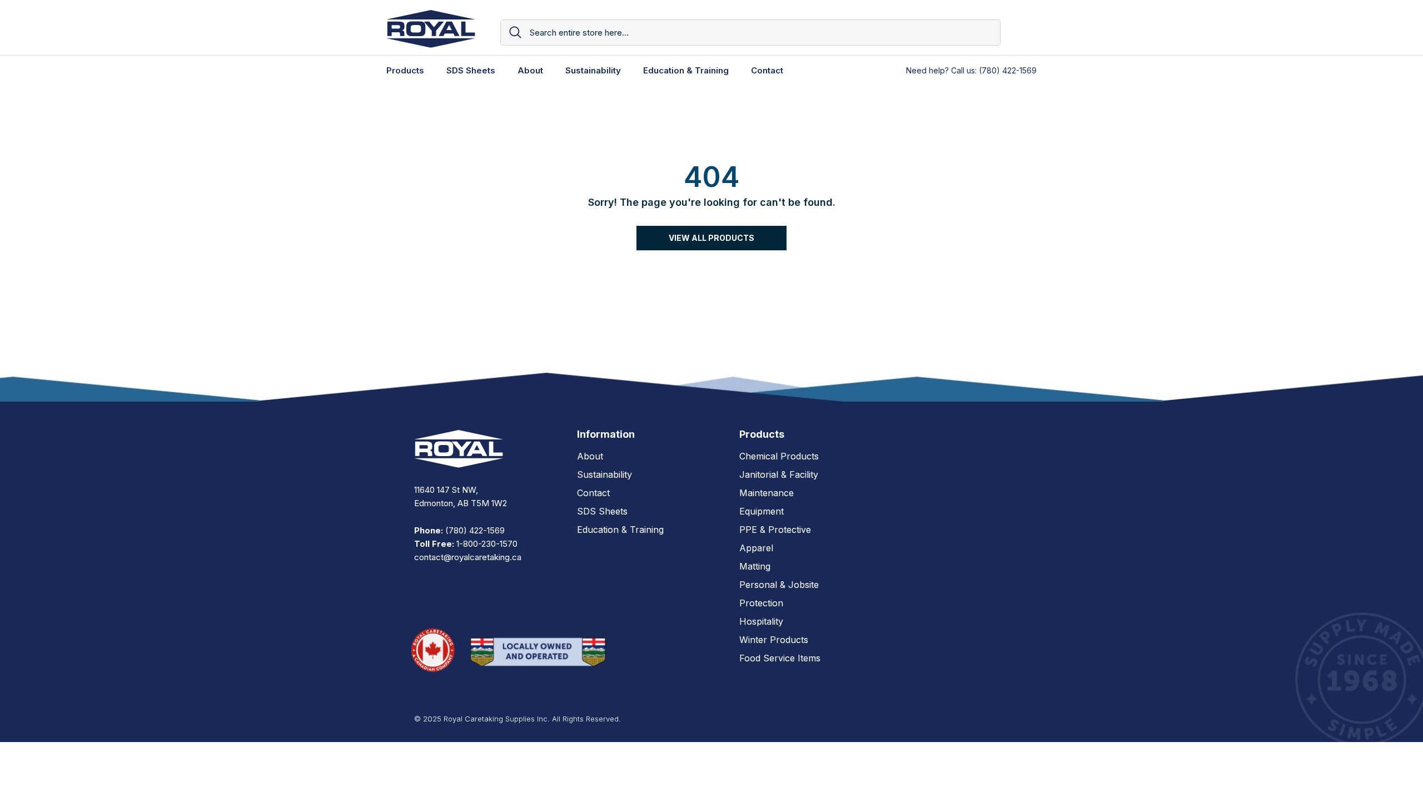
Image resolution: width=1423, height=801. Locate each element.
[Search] (750, 32)
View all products (711, 238)
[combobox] (760, 32)
